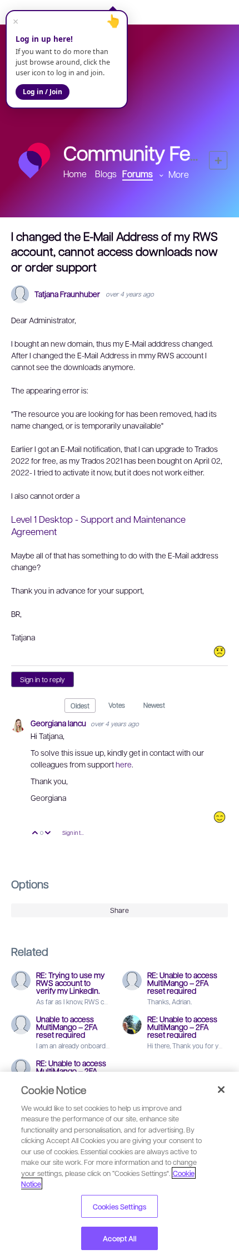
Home (75, 173)
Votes (116, 705)
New (218, 160)
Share (119, 910)
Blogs (106, 173)
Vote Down (48, 833)
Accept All (119, 1238)
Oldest (80, 705)
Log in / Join (42, 91)
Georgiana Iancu (59, 723)
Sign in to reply (42, 679)
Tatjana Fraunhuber (67, 294)
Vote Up (35, 833)
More (178, 174)
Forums (137, 173)
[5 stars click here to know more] (219, 817)
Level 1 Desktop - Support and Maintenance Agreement (98, 525)
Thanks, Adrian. (169, 1001)
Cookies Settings (119, 1206)
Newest (154, 705)
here (124, 764)
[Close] (221, 1089)
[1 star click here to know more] (219, 651)
